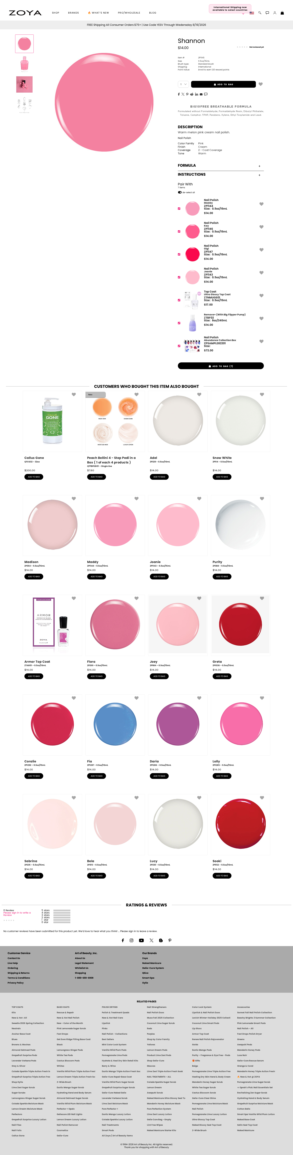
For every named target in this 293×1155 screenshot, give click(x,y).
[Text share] (206, 94)
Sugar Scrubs (18, 1093)
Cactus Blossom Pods (68, 1061)
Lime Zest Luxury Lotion (159, 1114)
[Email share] (201, 94)
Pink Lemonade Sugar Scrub (71, 1028)
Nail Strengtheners (157, 1007)
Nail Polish (184, 138)
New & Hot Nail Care (112, 1018)
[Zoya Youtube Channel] (141, 940)
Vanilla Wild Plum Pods (114, 1050)
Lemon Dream (154, 1087)
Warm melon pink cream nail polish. (204, 132)
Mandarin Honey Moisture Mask (163, 1104)
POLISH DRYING (110, 1007)
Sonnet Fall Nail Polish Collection (254, 1013)
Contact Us (14, 958)
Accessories (243, 1007)
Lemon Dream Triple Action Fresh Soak (76, 1077)
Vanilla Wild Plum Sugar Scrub (118, 1082)
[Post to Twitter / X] (183, 94)
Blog (153, 13)
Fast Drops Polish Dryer (249, 1034)
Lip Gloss (197, 1028)
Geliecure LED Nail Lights (69, 1114)
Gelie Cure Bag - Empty (159, 1120)
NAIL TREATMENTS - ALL (159, 1077)
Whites (60, 1066)
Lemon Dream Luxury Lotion (71, 1120)
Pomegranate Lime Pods (114, 1055)
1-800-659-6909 (84, 978)
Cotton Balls (243, 1109)
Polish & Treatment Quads (115, 1013)
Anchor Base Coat (21, 1034)
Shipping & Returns (19, 973)
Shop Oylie (17, 1082)
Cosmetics (62, 1130)
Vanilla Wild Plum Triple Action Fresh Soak (76, 1071)
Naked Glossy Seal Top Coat (206, 1125)
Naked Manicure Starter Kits (161, 1130)
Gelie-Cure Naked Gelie (114, 1093)
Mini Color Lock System (114, 1045)
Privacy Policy (16, 983)
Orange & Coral (245, 1066)
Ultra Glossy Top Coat (203, 1120)
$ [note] (208, 213)
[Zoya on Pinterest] (170, 940)
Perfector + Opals (66, 1109)
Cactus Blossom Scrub (204, 1093)
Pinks (105, 1028)
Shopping (80, 973)
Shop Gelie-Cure (155, 1061)
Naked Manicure (151, 963)
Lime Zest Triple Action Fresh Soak (165, 1071)
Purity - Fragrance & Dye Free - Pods (211, 1055)
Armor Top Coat (200, 1034)
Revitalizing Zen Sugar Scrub (252, 1093)
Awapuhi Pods (244, 1045)
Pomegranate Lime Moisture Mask (210, 1104)
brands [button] (73, 13)
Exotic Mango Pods (202, 1050)
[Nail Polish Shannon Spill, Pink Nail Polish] (24, 64)
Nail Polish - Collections (114, 1034)
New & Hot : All (19, 1018)
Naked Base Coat (246, 1120)
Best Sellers (108, 1039)
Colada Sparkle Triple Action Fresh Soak (31, 1071)
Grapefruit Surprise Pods (24, 1055)
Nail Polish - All (245, 1028)
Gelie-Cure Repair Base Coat (117, 1077)
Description (190, 127)
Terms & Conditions (19, 978)
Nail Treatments (110, 1125)
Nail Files (16, 1125)
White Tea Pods (65, 1055)
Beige (195, 1066)
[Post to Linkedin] (196, 94)
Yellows (151, 1045)
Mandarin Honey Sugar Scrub (207, 1082)
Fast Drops (62, 1034)
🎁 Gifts (196, 1061)
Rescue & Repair (65, 1013)
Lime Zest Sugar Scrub (23, 1087)
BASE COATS (63, 1007)
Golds (195, 1045)
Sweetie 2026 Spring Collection (28, 1023)
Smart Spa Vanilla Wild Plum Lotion (256, 1114)
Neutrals (16, 1028)
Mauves (151, 1066)
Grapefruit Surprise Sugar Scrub (118, 1087)
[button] (25, 12)
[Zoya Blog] (161, 940)
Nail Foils (17, 1130)
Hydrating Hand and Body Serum (74, 1093)
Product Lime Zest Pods (159, 1055)
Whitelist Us (81, 968)
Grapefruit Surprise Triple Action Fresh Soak (31, 1077)
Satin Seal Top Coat (247, 1125)
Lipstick (106, 1023)
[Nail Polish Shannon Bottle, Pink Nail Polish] (24, 43)
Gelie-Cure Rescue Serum (250, 1061)
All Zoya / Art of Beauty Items (117, 1136)
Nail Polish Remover (67, 1125)
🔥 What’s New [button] (98, 13)
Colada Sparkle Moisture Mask (28, 1104)
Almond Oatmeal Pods (23, 1050)
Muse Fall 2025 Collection (160, 1018)
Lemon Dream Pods (157, 1050)
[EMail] (201, 94)
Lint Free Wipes (155, 1125)
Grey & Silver (18, 1066)
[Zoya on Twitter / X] (151, 940)
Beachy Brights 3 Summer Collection (256, 1018)
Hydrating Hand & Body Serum (253, 1098)
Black (60, 1045)
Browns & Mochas (21, 1045)
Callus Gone (18, 1136)
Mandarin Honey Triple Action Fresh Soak (256, 1071)
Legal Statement (84, 963)
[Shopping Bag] (282, 13)
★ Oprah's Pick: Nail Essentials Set (255, 1087)
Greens (241, 1039)
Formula (187, 165)
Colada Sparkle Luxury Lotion (117, 1120)
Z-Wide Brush (64, 1082)
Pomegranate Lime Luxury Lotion (209, 1114)
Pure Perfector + (110, 1109)
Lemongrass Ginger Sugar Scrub (28, 1098)
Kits (14, 1013)
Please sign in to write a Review (17, 914)
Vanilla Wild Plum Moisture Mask (74, 1104)
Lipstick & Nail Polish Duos (206, 1013)
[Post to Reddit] (192, 94)
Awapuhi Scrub (155, 1093)
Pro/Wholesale (129, 13)
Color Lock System (202, 1007)
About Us (80, 958)
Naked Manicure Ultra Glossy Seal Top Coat (166, 1098)
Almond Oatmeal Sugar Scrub (72, 1098)
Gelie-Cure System (153, 968)
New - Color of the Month (70, 1023)
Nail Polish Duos (155, 1013)
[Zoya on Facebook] (122, 940)
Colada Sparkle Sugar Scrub (161, 1082)
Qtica (145, 973)
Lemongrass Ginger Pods (70, 1050)
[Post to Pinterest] (187, 94)
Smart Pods (108, 1130)
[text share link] (206, 94)
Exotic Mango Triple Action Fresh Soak (121, 1071)
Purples (151, 1034)
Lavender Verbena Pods (24, 1061)
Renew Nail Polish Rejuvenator (208, 1039)
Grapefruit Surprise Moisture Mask (255, 1104)
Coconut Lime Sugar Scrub (161, 1023)
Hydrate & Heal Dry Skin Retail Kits (120, 1061)
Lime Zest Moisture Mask (115, 1104)
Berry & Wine (109, 1066)
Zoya (145, 958)
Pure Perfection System (159, 1109)
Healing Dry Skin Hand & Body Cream (211, 1077)
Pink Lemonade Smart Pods (251, 1023)
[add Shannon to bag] (260, 83)
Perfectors (17, 1114)
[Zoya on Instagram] (131, 940)
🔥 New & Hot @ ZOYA (248, 1077)
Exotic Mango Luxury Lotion (116, 1114)
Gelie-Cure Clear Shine (204, 1098)
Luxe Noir (242, 1055)
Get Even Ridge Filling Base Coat (74, 1039)
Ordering (13, 968)
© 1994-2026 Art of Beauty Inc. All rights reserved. (146, 1146)
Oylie (145, 983)
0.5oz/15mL (194, 61)
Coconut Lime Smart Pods (205, 1023)
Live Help (13, 963)
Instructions (192, 174)
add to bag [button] (212, 84)
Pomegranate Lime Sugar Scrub (253, 1082)
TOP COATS (17, 1007)
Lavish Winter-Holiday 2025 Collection (211, 1018)
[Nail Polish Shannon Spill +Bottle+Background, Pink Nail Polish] (24, 84)
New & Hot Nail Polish (68, 1018)
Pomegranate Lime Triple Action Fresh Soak (211, 1071)
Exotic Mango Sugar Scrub (70, 1087)
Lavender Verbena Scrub (114, 1098)
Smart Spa (148, 978)
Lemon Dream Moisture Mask (27, 1109)
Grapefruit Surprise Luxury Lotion (29, 1120)
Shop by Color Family (158, 1039)
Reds (149, 1028)
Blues (14, 1039)
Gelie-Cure (62, 1136)
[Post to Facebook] (179, 94)
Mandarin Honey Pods (248, 1050)
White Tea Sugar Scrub (204, 1087)
